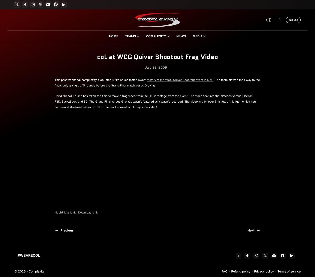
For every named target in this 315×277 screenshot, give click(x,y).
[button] (269, 20)
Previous (67, 230)
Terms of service (289, 271)
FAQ (225, 271)
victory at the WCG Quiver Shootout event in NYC (180, 80)
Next (251, 230)
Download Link (88, 212)
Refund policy (240, 271)
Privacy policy (264, 271)
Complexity (37, 271)
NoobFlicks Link (65, 212)
